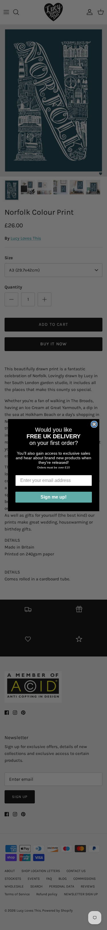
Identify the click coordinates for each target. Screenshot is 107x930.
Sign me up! (53, 497)
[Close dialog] (94, 424)
